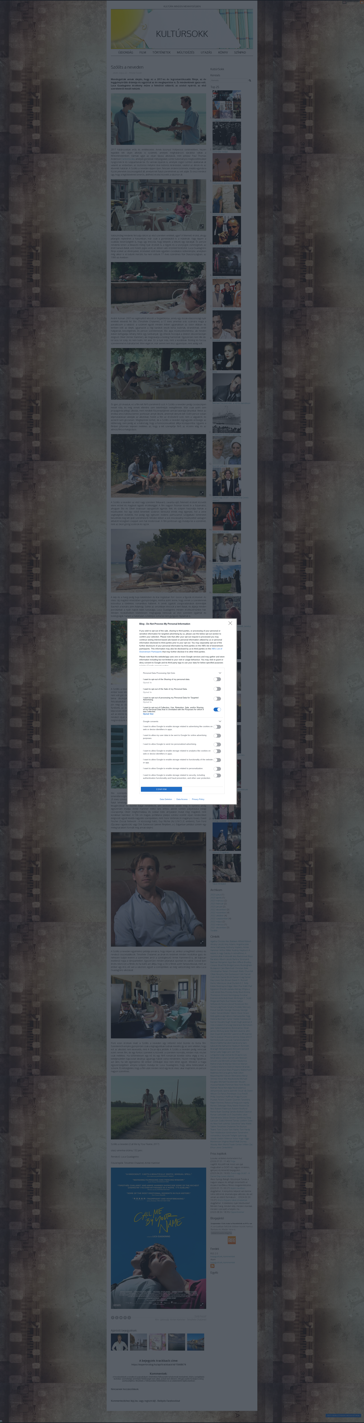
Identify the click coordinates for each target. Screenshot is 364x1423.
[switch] (217, 679)
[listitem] (182, 672)
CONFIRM (161, 789)
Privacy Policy (198, 799)
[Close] (231, 624)
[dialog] (182, 711)
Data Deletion (166, 799)
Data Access (182, 799)
